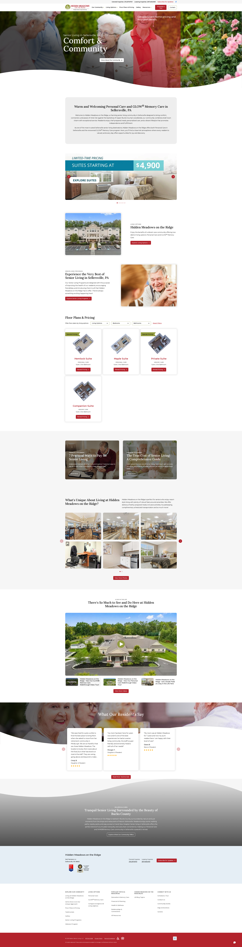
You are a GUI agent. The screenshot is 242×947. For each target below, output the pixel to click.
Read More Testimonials (121, 777)
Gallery (138, 7)
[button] (69, 176)
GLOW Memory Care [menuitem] (95, 900)
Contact (172, 7)
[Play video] (121, 644)
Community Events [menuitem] (163, 904)
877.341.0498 (89, 938)
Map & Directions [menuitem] (163, 908)
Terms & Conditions (109, 938)
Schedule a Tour (161, 7)
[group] (143, 176)
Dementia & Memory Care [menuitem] (120, 897)
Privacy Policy (98, 938)
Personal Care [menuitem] (93, 896)
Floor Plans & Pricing (126, 7)
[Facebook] (175, 938)
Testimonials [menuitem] (69, 912)
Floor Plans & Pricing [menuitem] (72, 908)
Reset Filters (157, 323)
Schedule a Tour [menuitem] (163, 896)
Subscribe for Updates (165, 2)
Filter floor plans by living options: (77, 323)
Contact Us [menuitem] (161, 900)
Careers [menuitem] (160, 912)
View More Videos (121, 691)
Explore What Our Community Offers (121, 834)
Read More (74, 473)
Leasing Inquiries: (145, 2)
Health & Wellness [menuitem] (117, 905)
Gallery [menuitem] (67, 916)
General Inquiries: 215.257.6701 (122, 2)
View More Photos (121, 578)
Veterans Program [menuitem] (71, 924)
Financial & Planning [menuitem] (118, 901)
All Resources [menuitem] (116, 915)
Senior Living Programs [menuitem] (73, 920)
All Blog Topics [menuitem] (139, 897)
